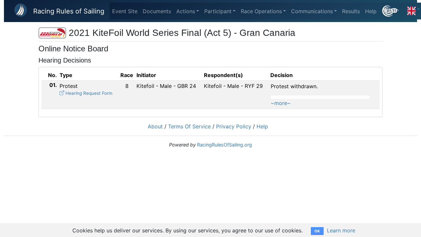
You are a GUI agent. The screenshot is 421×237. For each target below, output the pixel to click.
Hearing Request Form (88, 93)
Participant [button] (218, 11)
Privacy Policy (233, 126)
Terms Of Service (189, 126)
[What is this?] (393, 11)
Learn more (341, 230)
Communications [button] (312, 11)
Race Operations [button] (261, 11)
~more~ (281, 103)
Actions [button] (185, 11)
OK (317, 231)
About (155, 126)
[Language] (413, 9)
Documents (157, 11)
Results (351, 11)
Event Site (124, 11)
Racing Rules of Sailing (68, 11)
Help (371, 11)
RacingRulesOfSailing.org (224, 144)
